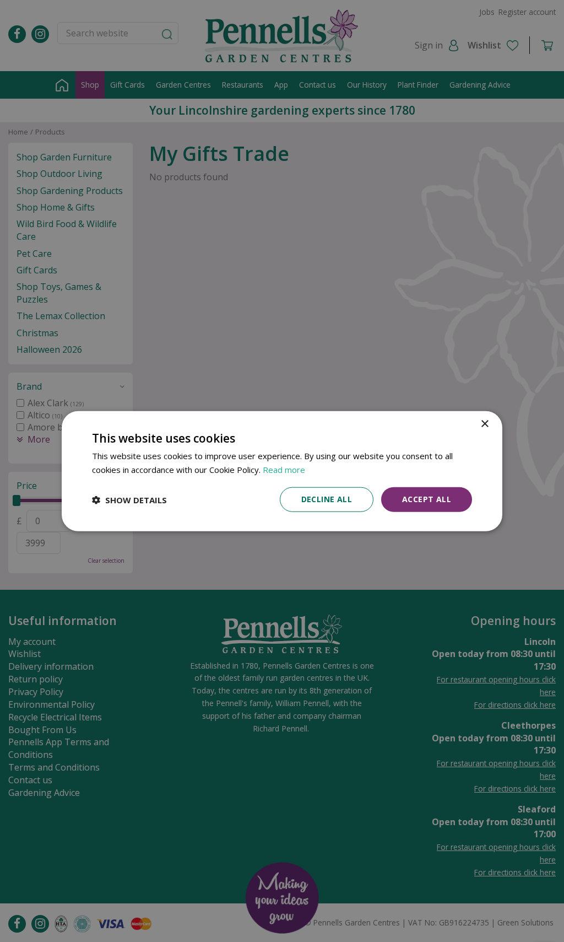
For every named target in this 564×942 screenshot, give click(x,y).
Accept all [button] (426, 499)
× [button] (484, 423)
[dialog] (282, 471)
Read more (284, 469)
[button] (129, 499)
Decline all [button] (326, 499)
